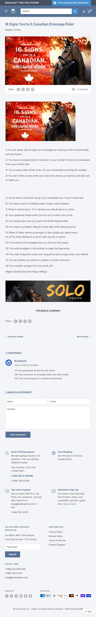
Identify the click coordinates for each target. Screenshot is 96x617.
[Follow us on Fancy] (30, 596)
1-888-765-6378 (13, 573)
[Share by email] (32, 89)
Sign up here (69, 504)
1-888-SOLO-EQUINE (73, 609)
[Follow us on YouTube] (21, 596)
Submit (12, 554)
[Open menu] (6, 11)
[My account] (84, 11)
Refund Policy (55, 536)
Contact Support (57, 544)
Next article (82, 336)
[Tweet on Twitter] (28, 89)
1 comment (82, 89)
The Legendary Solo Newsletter (73, 2)
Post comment (18, 434)
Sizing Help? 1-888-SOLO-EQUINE (22, 2)
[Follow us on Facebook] (6, 596)
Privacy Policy (55, 532)
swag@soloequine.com (16, 577)
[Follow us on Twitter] (11, 596)
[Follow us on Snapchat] (26, 596)
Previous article (15, 336)
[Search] (75, 11)
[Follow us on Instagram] (16, 596)
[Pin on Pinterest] (23, 89)
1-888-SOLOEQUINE (15, 569)
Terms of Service (57, 540)
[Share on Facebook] (18, 89)
